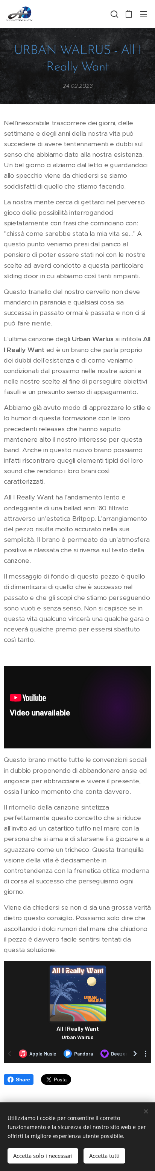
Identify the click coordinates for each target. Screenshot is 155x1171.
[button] (113, 13)
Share (23, 1080)
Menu (143, 13)
